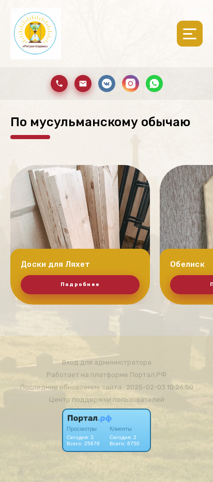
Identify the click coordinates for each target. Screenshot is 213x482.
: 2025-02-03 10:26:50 (158, 387)
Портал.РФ (148, 375)
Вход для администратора (106, 362)
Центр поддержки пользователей (106, 399)
